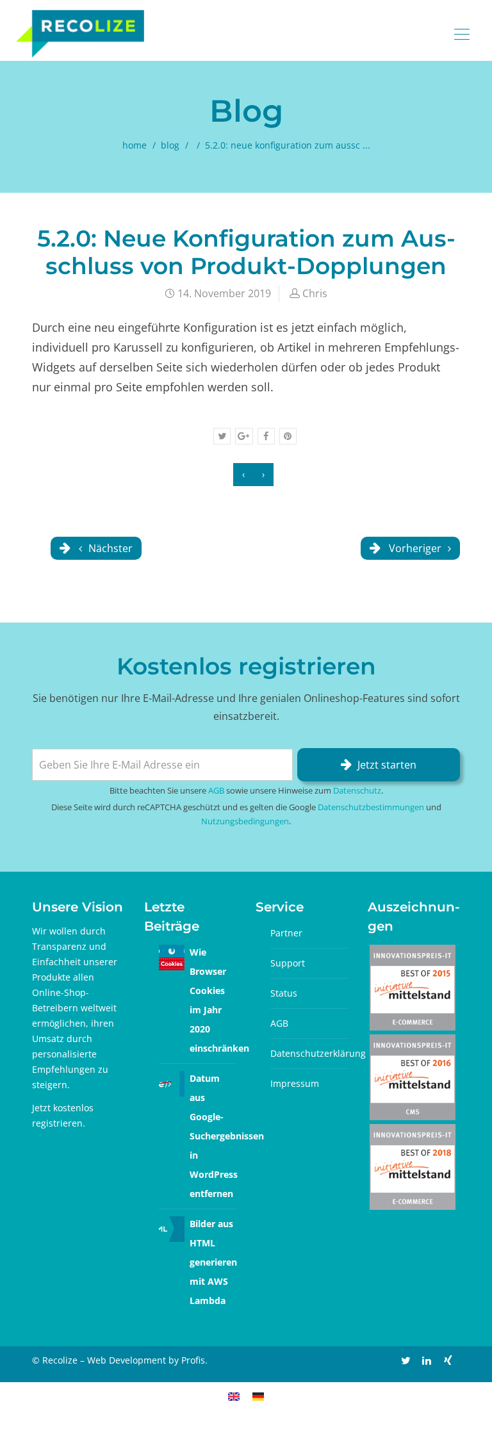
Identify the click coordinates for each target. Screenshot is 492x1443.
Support (287, 963)
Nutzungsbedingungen (245, 821)
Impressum (294, 1083)
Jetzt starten (386, 765)
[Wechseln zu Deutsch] (258, 1396)
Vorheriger (415, 548)
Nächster (109, 548)
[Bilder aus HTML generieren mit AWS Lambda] (171, 1228)
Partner (286, 933)
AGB (216, 790)
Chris (314, 293)
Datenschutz (357, 790)
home (134, 145)
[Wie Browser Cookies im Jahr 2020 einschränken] (171, 956)
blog (170, 145)
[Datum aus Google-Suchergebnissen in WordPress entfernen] (171, 1083)
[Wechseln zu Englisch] (234, 1396)
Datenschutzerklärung (318, 1053)
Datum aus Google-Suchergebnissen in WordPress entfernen (227, 1136)
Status (283, 993)
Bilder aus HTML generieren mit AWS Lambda (213, 1262)
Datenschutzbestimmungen (371, 807)
